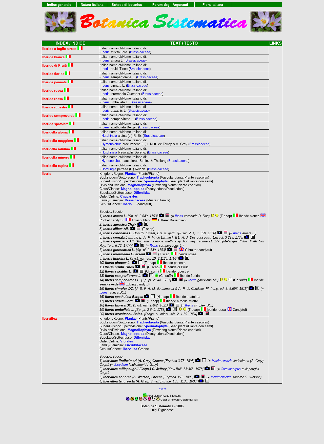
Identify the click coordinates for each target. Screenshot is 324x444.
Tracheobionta (148, 177)
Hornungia (109, 169)
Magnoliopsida (132, 189)
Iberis (106, 52)
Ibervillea (130, 349)
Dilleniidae (142, 193)
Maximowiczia (222, 361)
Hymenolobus (112, 144)
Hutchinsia (109, 136)
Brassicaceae (140, 52)
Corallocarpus (231, 369)
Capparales (129, 196)
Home (162, 388)
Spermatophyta (156, 181)
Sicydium (121, 364)
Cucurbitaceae (136, 345)
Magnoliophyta (139, 185)
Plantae (130, 174)
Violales (126, 341)
